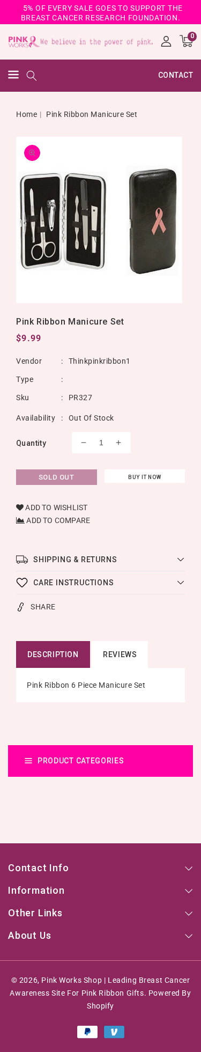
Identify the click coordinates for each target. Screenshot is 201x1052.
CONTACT (175, 75)
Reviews (120, 654)
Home (26, 114)
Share (43, 606)
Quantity (31, 443)
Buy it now (144, 477)
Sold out (57, 477)
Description (53, 654)
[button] (13, 76)
